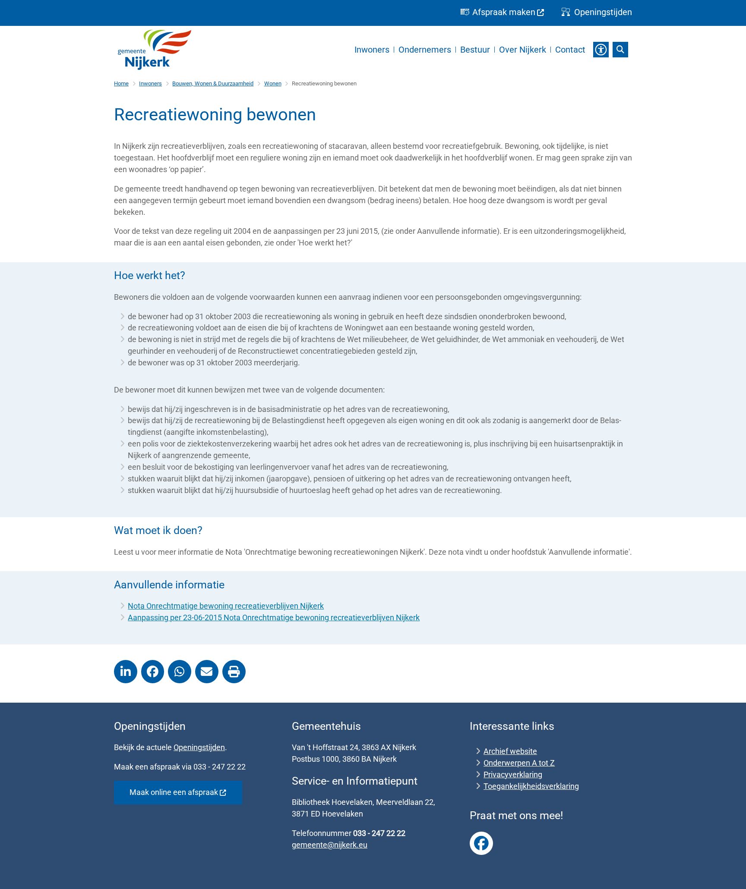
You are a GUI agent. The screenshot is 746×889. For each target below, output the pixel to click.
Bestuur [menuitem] (475, 49)
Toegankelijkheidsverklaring (531, 786)
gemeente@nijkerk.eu (329, 844)
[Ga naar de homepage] (154, 50)
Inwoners (150, 83)
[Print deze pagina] (234, 671)
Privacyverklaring (513, 774)
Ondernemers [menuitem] (424, 49)
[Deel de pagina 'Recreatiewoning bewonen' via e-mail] (206, 671)
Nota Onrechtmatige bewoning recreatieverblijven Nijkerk (226, 605)
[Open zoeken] (620, 49)
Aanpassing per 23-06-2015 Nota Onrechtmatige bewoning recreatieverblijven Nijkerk (274, 617)
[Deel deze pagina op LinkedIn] (125, 671)
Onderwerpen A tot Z (519, 762)
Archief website (510, 751)
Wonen (272, 83)
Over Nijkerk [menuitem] (522, 49)
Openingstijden (199, 747)
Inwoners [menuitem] (371, 49)
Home (121, 83)
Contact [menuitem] (570, 49)
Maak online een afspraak (174, 792)
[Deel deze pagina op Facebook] (152, 671)
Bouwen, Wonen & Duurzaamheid (212, 83)
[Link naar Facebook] (481, 843)
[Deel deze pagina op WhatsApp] (179, 671)
